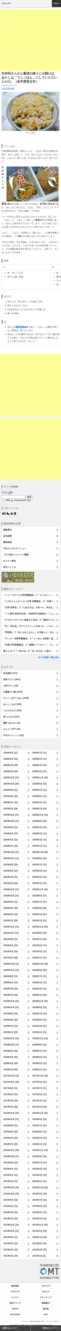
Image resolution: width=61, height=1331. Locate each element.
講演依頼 (7, 542)
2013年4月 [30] (10, 1249)
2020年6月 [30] (10, 982)
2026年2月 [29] (10, 771)
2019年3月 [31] (39, 1026)
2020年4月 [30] (10, 988)
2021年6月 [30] (10, 945)
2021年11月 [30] (40, 927)
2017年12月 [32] (11, 1076)
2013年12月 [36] (11, 1225)
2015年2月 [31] (10, 1181)
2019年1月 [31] (39, 1032)
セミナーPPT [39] (11, 729)
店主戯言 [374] (10, 673)
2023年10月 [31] (11, 858)
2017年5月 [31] (39, 1094)
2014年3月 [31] (39, 1212)
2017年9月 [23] (39, 1082)
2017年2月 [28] (10, 1107)
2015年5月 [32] (39, 1169)
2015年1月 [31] (39, 1181)
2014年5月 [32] (39, 1206)
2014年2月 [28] (10, 1218)
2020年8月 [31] (10, 976)
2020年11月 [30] (40, 964)
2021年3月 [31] (39, 951)
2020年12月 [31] (11, 964)
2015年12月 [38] (11, 1150)
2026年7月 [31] (39, 752)
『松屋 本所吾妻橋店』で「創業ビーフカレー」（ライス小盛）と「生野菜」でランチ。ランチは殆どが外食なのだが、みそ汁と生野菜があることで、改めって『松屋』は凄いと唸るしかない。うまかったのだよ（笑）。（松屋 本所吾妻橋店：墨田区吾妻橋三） (31, 644)
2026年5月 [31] (39, 759)
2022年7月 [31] (39, 902)
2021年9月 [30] (39, 933)
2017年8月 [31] (10, 1088)
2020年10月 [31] (11, 970)
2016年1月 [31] (39, 1144)
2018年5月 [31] (39, 1057)
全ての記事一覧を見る (48, 657)
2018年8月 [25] (10, 1051)
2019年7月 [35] (39, 1013)
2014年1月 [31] (39, 1218)
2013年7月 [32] (39, 1237)
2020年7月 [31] (39, 976)
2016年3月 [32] (39, 1138)
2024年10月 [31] (11, 821)
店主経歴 (7, 536)
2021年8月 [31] (10, 939)
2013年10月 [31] (11, 1231)
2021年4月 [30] (10, 951)
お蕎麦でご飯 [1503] (12, 692)
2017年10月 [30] (11, 1082)
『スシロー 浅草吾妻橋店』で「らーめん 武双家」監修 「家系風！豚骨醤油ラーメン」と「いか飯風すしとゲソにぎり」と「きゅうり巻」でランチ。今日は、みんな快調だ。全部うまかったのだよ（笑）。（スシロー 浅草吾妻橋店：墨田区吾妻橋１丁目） (31, 638)
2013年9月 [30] (39, 1231)
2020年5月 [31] (39, 982)
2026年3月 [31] (39, 765)
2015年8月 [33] (10, 1162)
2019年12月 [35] (11, 1001)
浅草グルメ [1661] (11, 679)
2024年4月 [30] (10, 839)
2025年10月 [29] (11, 784)
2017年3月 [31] (39, 1100)
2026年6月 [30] (10, 759)
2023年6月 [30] (10, 871)
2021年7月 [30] (39, 939)
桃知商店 (15, 1286)
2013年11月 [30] (40, 1225)
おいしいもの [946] (12, 704)
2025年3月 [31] (39, 802)
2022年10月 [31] (11, 895)
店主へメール (9, 567)
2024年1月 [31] (39, 846)
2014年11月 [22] (40, 1187)
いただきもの (8, 88)
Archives (15, 1314)
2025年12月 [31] (11, 777)
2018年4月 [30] (10, 1063)
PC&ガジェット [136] (13, 735)
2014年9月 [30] (39, 1193)
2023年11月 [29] (40, 852)
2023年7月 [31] (39, 864)
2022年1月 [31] (39, 920)
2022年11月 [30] (40, 889)
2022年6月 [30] (10, 908)
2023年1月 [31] (39, 883)
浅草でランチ (15, 1303)
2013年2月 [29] (10, 1256)
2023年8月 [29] (10, 864)
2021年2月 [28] (10, 957)
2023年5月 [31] (39, 871)
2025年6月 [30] (10, 796)
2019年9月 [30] (39, 1007)
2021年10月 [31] (11, 933)
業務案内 (7, 530)
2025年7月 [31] (39, 790)
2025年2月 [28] (10, 808)
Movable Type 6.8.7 (37, 1321)
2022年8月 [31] (10, 902)
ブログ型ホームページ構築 (16, 554)
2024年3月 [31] (39, 839)
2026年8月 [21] (10, 752)
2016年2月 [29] (10, 1144)
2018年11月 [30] (40, 1038)
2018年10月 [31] (11, 1044)
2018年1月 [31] (39, 1069)
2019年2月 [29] (10, 1032)
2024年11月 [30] (40, 815)
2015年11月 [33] (40, 1150)
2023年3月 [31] (39, 877)
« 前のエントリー (10, 1328)
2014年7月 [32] (39, 1200)
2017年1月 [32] (39, 1107)
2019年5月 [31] (39, 1020)
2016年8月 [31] (10, 1125)
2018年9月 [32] (39, 1044)
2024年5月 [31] (39, 833)
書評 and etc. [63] (11, 723)
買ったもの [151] (11, 716)
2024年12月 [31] (11, 815)
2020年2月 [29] (10, 995)
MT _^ (57, 1321)
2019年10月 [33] (11, 1007)
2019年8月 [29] (10, 1013)
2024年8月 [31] (10, 827)
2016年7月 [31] (39, 1125)
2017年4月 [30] (10, 1100)
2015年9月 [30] (39, 1156)
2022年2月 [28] (10, 920)
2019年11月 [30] (40, 1001)
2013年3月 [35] (39, 1249)
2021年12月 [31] (11, 927)
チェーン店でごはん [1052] (16, 698)
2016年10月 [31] (11, 1119)
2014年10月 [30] (11, 1193)
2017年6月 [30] (10, 1094)
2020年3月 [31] (39, 988)
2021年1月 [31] (39, 957)
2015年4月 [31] (10, 1175)
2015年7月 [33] (39, 1162)
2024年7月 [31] (39, 827)
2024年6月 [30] (10, 833)
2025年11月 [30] (40, 777)
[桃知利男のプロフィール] (9, 513)
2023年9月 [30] (39, 858)
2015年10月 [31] (11, 1156)
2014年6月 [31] (10, 1206)
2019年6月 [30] (10, 1020)
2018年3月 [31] (39, 1063)
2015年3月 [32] (39, 1175)
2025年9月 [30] (39, 784)
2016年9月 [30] (39, 1119)
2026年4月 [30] (10, 765)
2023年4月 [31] (10, 877)
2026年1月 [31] (39, 771)
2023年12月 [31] (11, 852)
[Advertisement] (30, 40)
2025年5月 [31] (39, 796)
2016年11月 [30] (40, 1113)
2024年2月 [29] (10, 846)
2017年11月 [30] (40, 1076)
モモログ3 (15, 1291)
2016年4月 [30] (10, 1138)
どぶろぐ (15, 1297)
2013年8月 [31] (10, 1237)
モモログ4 (6, 3)
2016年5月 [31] (39, 1131)
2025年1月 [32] (39, 808)
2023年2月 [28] (10, 883)
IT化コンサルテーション (14, 548)
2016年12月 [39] (11, 1113)
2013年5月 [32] (39, 1243)
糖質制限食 (21, 327)
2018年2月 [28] (10, 1069)
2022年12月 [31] (11, 889)
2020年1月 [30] (39, 995)
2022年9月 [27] (39, 895)
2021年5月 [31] (39, 945)
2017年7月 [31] (39, 1088)
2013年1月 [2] (38, 1256)
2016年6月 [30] (10, 1131)
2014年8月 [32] (10, 1200)
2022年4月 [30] (10, 914)
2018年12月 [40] (11, 1038)
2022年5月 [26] (39, 908)
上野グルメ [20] (10, 685)
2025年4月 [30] (10, 802)
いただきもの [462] (12, 710)
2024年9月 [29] (39, 821)
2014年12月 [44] (11, 1187)
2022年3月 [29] (39, 914)
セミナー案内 (9, 561)
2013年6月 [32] (10, 1243)
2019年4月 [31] (10, 1026)
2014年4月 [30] (10, 1212)
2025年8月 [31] (10, 790)
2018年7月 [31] (39, 1051)
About (15, 1309)
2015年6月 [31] (10, 1169)
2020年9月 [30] (39, 970)
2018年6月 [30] (10, 1057)
